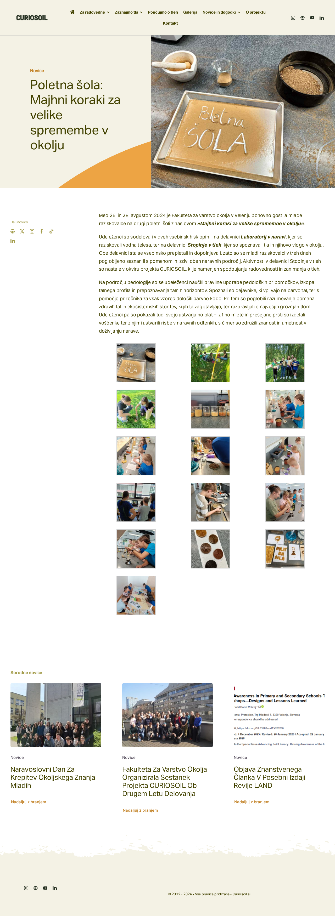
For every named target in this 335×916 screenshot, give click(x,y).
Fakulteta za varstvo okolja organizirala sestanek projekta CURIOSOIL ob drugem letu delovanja (164, 781)
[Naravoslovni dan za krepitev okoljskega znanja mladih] (55, 687)
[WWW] (302, 18)
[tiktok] (51, 231)
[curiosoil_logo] (32, 17)
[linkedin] (322, 18)
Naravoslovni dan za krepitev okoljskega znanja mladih (52, 777)
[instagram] (293, 18)
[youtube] (312, 18)
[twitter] (22, 231)
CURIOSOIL (173, 269)
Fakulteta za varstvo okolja (201, 215)
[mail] (12, 231)
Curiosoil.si (241, 894)
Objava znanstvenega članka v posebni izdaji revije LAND (269, 777)
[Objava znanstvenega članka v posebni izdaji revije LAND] (279, 687)
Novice (37, 70)
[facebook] (42, 231)
